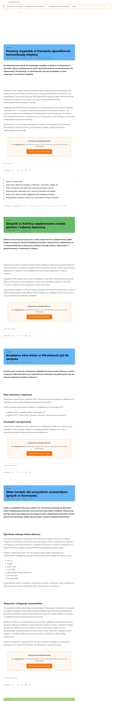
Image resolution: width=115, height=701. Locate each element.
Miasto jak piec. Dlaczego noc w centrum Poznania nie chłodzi (30, 191)
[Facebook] (13, 170)
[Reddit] (25, 170)
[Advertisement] (39, 82)
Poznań (24, 205)
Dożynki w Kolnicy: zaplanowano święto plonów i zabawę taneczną (35, 225)
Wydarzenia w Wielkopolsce (59, 6)
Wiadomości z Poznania (14, 6)
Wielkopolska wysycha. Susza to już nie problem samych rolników (32, 197)
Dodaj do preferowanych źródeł (39, 151)
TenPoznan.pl (8, 205)
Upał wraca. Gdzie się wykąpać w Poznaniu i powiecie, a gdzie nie (32, 185)
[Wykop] (21, 170)
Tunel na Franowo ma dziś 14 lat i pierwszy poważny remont (30, 188)
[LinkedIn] (30, 170)
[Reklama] (57, 27)
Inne (73, 6)
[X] (17, 170)
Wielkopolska (17, 205)
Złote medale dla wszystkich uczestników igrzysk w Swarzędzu (37, 493)
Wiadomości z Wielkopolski (35, 6)
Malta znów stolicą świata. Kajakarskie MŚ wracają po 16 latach (30, 194)
